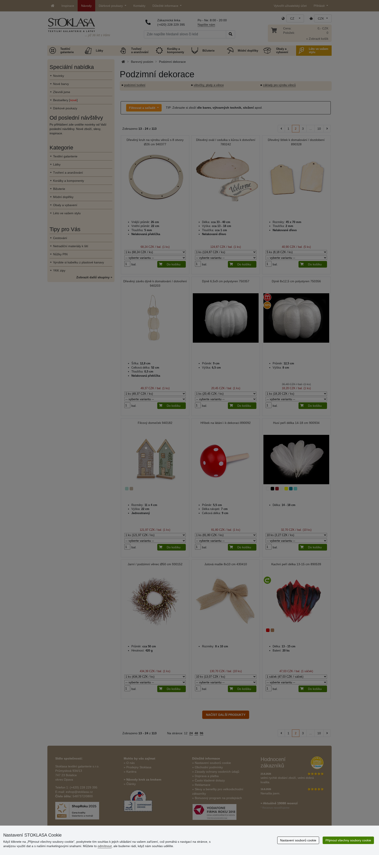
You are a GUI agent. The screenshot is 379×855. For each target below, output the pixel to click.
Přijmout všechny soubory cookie (348, 840)
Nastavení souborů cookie (298, 840)
